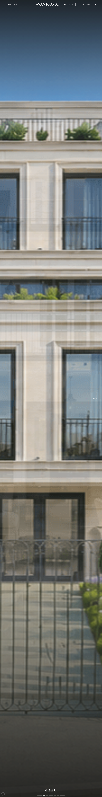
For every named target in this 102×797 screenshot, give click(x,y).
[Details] (51, 397)
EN (69, 4)
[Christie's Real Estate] (51, 790)
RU (72, 4)
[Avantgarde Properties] (47, 5)
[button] (38, 795)
